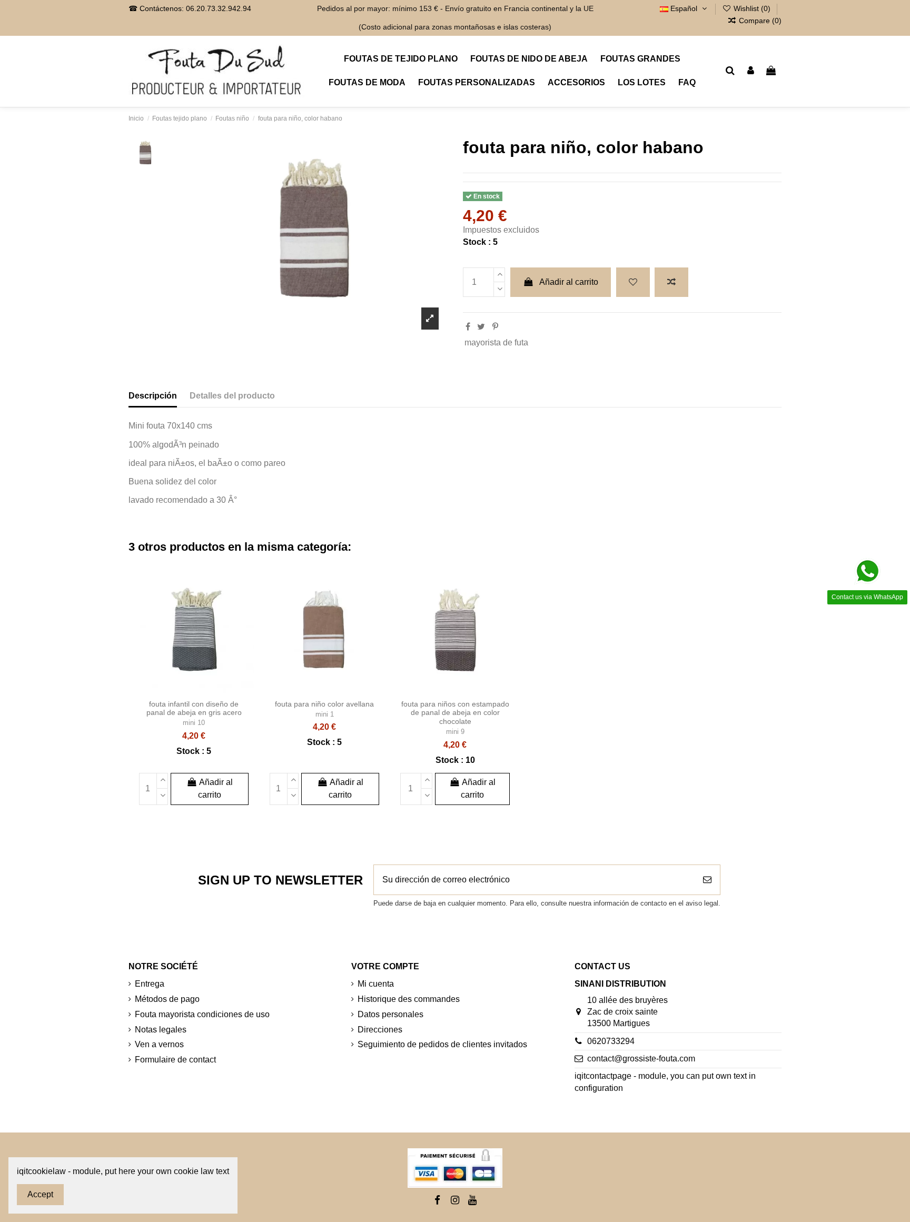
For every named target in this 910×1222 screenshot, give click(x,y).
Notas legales (160, 1029)
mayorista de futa (496, 342)
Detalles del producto (232, 395)
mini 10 (194, 723)
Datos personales (390, 1014)
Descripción (152, 395)
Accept (40, 1194)
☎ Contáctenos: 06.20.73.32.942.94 (189, 8)
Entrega (149, 983)
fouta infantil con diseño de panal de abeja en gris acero (194, 708)
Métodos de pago (167, 999)
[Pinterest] (495, 326)
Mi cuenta (376, 983)
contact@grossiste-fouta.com (641, 1058)
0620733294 (611, 1041)
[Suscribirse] (707, 880)
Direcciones (380, 1029)
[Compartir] (468, 326)
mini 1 (324, 714)
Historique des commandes (409, 999)
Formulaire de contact (175, 1059)
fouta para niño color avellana (324, 704)
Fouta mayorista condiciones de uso (202, 1014)
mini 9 (455, 732)
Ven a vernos (159, 1044)
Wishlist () (752, 8)
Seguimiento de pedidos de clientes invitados (442, 1044)
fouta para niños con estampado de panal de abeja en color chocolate (455, 713)
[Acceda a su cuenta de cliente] (751, 71)
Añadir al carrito (568, 281)
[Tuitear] (481, 326)
